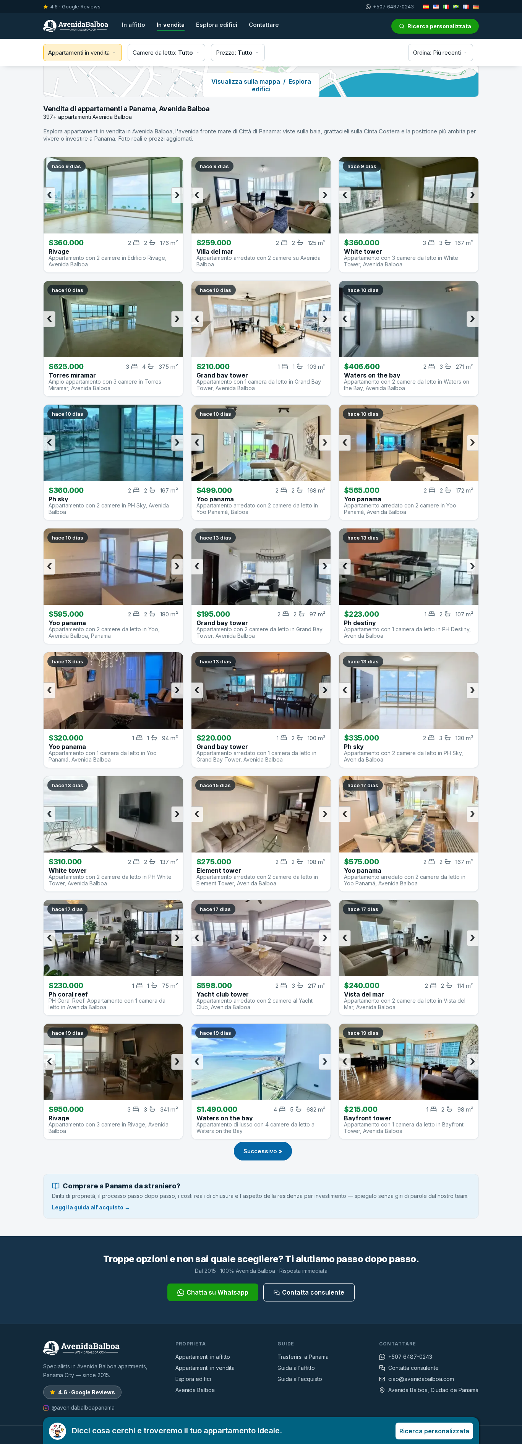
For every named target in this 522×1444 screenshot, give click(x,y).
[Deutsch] (476, 6)
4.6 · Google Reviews (75, 6)
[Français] (466, 6)
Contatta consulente (313, 1292)
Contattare (264, 24)
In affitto (133, 24)
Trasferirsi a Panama (303, 1356)
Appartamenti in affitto (202, 1356)
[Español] (426, 6)
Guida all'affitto (296, 1368)
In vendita (171, 24)
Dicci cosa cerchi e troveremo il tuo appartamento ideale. (270, 1430)
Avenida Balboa (195, 1390)
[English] (436, 6)
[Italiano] (446, 6)
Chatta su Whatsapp (217, 1292)
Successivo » (262, 1151)
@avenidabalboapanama (83, 1407)
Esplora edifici (216, 24)
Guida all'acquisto (299, 1379)
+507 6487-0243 (393, 6)
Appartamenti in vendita (205, 1368)
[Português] (456, 6)
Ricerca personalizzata (439, 26)
